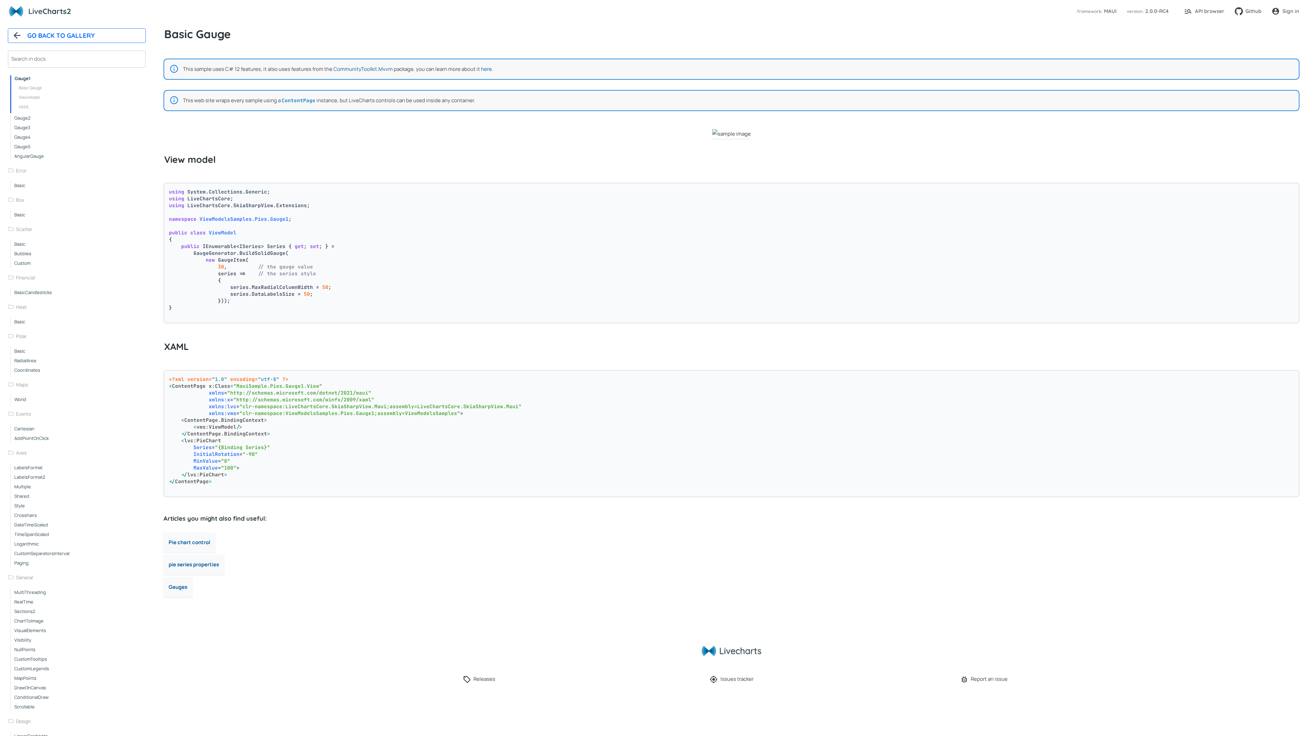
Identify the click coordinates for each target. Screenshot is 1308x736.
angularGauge (29, 156)
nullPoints (24, 649)
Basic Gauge (30, 88)
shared (21, 496)
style (19, 506)
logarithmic (26, 544)
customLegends (31, 668)
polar (21, 336)
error (21, 170)
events (23, 414)
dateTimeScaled (31, 525)
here (486, 69)
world (20, 399)
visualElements (30, 630)
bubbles (22, 253)
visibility (22, 640)
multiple (22, 487)
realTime (23, 602)
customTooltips (30, 659)
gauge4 (22, 137)
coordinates (27, 370)
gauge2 (22, 118)
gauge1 (23, 78)
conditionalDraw (31, 697)
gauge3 (22, 127)
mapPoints (25, 678)
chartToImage (29, 621)
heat (21, 307)
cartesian (24, 429)
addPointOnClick (31, 438)
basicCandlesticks (33, 292)
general (24, 577)
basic (19, 185)
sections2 (24, 611)
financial (25, 277)
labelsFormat (28, 467)
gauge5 (22, 146)
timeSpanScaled (31, 534)
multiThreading (30, 592)
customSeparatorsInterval (41, 553)
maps (22, 384)
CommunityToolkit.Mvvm (363, 69)
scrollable (24, 707)
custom (22, 263)
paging (21, 563)
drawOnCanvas (30, 688)
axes (21, 452)
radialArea (25, 360)
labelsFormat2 (29, 477)
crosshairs (25, 515)
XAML (24, 107)
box (20, 200)
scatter (24, 229)
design (23, 721)
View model (29, 97)
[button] (1096, 11)
